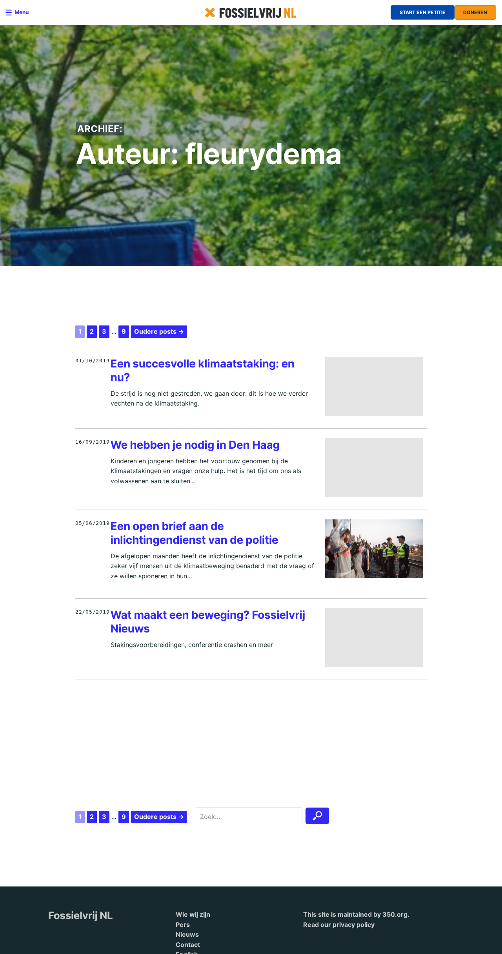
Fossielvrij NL (80, 916)
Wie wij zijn (193, 914)
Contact (188, 945)
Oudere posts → (159, 331)
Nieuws (187, 934)
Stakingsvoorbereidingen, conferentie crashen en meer (192, 645)
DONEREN (475, 12)
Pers (183, 924)
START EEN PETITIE (423, 12)
